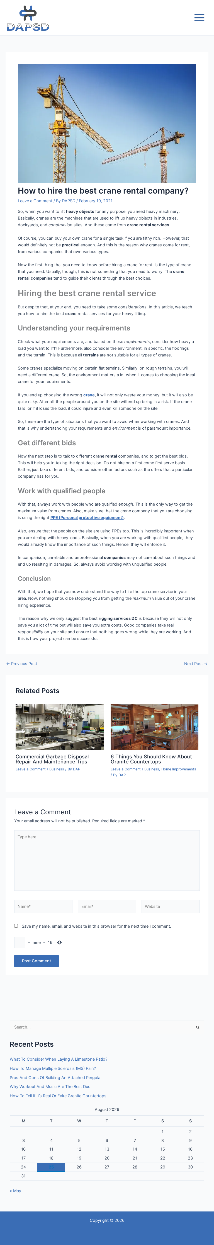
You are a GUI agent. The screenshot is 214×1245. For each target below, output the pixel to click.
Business (56, 769)
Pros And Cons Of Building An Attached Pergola (55, 1077)
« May (15, 1190)
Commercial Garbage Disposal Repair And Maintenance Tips (52, 759)
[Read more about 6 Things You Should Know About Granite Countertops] (154, 726)
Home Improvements (178, 769)
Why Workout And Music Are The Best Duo (50, 1086)
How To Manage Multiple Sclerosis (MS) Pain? (53, 1068)
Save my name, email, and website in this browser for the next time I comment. (96, 926)
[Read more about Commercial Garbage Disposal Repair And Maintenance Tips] (59, 726)
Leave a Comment (35, 200)
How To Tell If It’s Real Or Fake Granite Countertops (58, 1095)
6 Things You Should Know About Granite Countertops (151, 759)
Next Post (196, 664)
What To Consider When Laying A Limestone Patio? (58, 1059)
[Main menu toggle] (199, 18)
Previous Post (21, 664)
